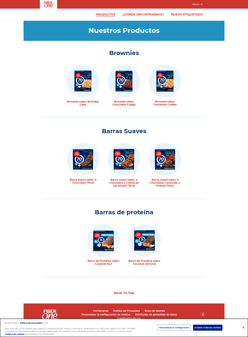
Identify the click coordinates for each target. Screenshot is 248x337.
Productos (105, 14)
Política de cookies (14, 334)
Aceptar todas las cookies (208, 327)
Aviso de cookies (155, 310)
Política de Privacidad (126, 310)
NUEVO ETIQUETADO (187, 14)
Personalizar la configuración (174, 327)
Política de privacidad (31, 323)
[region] (124, 328)
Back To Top (124, 293)
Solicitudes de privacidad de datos (156, 314)
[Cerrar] (243, 327)
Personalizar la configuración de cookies (105, 314)
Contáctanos (100, 310)
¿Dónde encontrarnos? (143, 14)
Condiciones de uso (129, 318)
